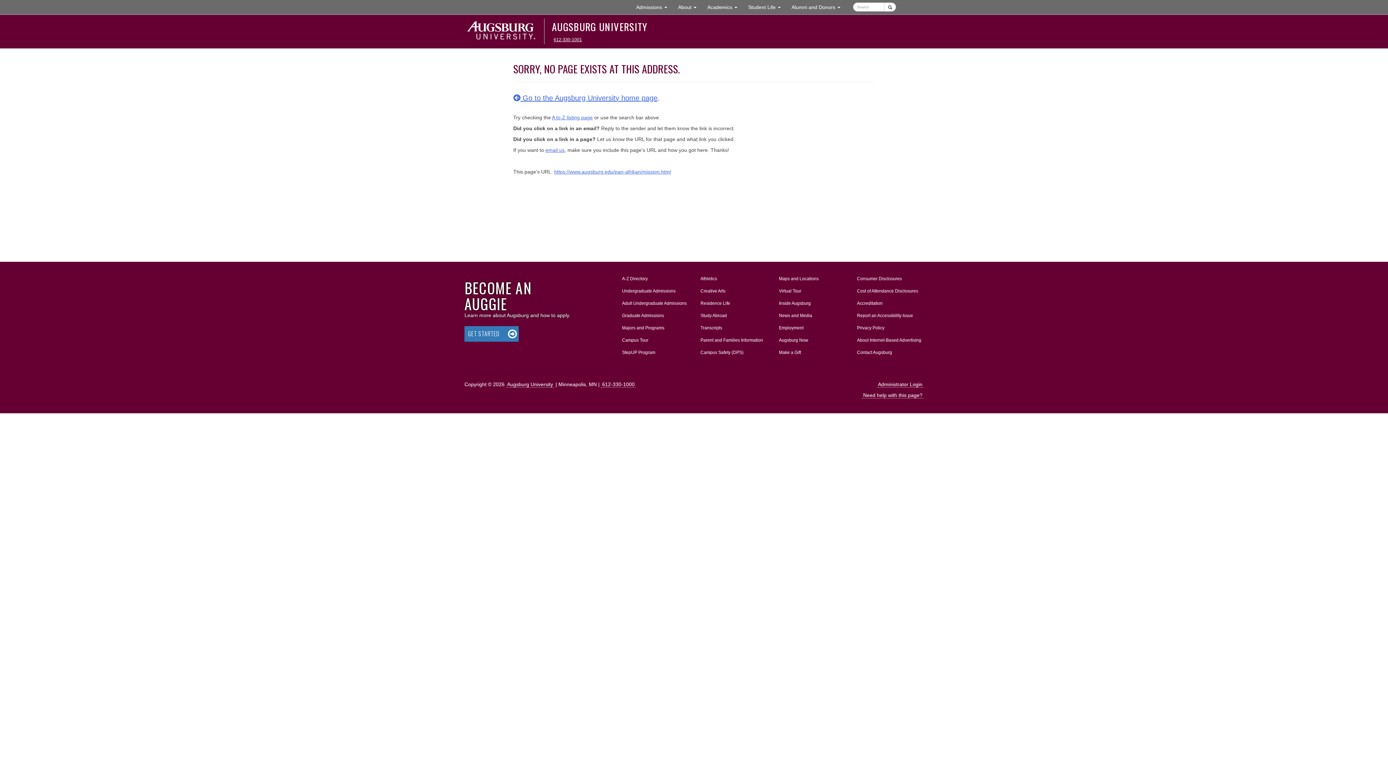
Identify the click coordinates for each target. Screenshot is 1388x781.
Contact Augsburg (874, 352)
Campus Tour (635, 340)
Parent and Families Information (732, 340)
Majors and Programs (643, 327)
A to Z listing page (572, 117)
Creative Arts (713, 291)
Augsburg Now (793, 340)
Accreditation (870, 303)
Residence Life (715, 303)
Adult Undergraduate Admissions (654, 303)
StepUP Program (638, 352)
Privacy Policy (870, 327)
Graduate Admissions (643, 315)
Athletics (709, 278)
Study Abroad (714, 315)
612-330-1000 (618, 384)
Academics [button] (725, 7)
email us (555, 150)
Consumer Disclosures (879, 278)
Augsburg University (600, 27)
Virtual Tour (790, 291)
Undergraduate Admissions (649, 291)
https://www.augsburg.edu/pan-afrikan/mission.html (612, 172)
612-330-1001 (568, 39)
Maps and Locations (799, 278)
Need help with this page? (892, 395)
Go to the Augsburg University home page (588, 98)
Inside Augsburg (795, 303)
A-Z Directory (635, 278)
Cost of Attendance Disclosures (887, 291)
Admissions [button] (654, 7)
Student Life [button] (767, 7)
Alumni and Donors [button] (819, 7)
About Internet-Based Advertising (889, 340)
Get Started (484, 333)
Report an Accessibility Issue (885, 315)
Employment (791, 327)
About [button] (690, 9)
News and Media (795, 315)
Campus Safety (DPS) (722, 352)
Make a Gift (790, 352)
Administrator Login (900, 384)
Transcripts (711, 327)
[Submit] (890, 7)
